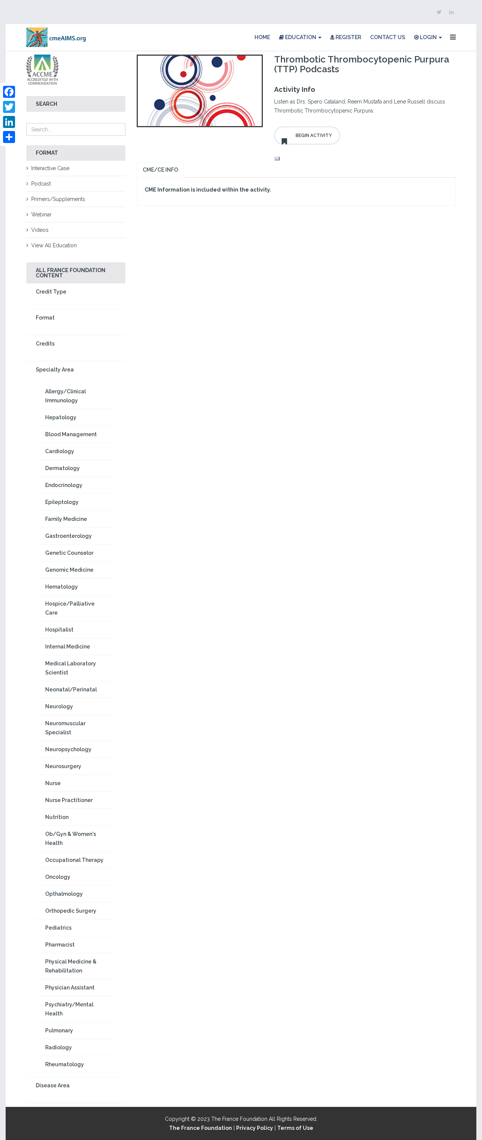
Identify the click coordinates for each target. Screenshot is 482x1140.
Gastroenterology (68, 536)
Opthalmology (64, 894)
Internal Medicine (67, 647)
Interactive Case (50, 168)
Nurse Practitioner (69, 800)
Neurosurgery (63, 766)
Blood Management (71, 434)
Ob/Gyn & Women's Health (70, 838)
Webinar (41, 215)
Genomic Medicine (69, 570)
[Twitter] (9, 106)
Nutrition (57, 817)
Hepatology (60, 417)
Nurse (53, 783)
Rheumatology (64, 1064)
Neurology (59, 706)
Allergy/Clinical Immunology (65, 395)
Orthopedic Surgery (70, 911)
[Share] (9, 137)
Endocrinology (63, 485)
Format (45, 318)
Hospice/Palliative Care (70, 608)
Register (347, 37)
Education (300, 37)
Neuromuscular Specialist (65, 727)
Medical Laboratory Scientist (70, 668)
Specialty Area (55, 370)
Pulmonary (59, 1030)
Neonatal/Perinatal (71, 689)
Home (262, 37)
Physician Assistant (70, 988)
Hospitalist (59, 630)
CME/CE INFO (160, 170)
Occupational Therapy (74, 860)
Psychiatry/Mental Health (69, 1009)
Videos (40, 230)
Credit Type (51, 292)
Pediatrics (58, 928)
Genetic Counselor (69, 553)
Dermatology (62, 468)
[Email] (365, 159)
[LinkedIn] (9, 121)
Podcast (41, 184)
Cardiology (59, 451)
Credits (45, 344)
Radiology (58, 1047)
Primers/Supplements (58, 199)
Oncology (57, 877)
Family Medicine (66, 519)
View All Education (54, 245)
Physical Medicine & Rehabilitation (70, 966)
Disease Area (53, 1085)
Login (428, 37)
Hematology (61, 587)
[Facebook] (9, 91)
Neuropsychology (68, 749)
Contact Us (387, 37)
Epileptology (62, 502)
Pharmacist (60, 945)
